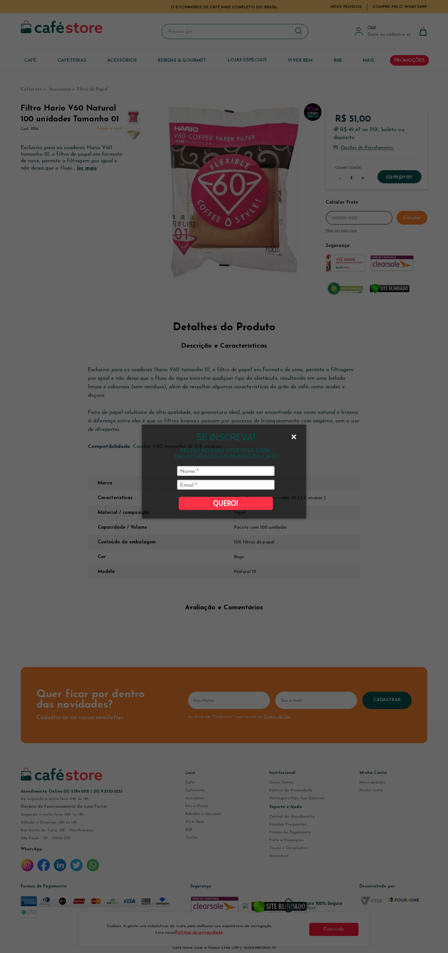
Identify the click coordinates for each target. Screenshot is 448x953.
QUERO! (225, 503)
